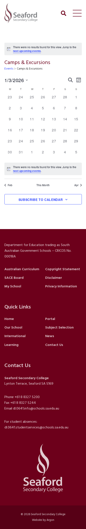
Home (9, 319)
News (49, 336)
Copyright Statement (62, 269)
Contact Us (54, 345)
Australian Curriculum (21, 269)
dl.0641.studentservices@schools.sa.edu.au (36, 427)
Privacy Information (61, 286)
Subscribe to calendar (41, 199)
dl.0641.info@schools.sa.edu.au (36, 408)
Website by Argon (43, 520)
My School (12, 286)
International (15, 336)
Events (8, 68)
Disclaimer (53, 278)
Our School (13, 327)
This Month (43, 185)
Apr (76, 185)
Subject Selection (59, 327)
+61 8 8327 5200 (27, 397)
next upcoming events (27, 51)
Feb (10, 185)
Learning (11, 345)
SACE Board (14, 278)
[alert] (43, 49)
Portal (50, 319)
